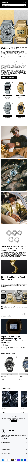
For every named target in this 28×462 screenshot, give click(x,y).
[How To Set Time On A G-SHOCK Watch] (10, 399)
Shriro (2, 457)
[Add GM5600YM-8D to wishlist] (12, 83)
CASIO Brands (4, 438)
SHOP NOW (7, 95)
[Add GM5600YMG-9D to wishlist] (25, 83)
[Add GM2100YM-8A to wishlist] (12, 103)
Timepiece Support (5, 442)
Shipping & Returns (5, 453)
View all (24, 353)
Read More (4, 412)
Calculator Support (5, 449)
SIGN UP (14, 421)
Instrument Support (5, 446)
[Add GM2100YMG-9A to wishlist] (25, 103)
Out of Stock (9, 374)
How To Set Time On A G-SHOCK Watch (9, 410)
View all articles (14, 419)
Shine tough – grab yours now (9, 77)
